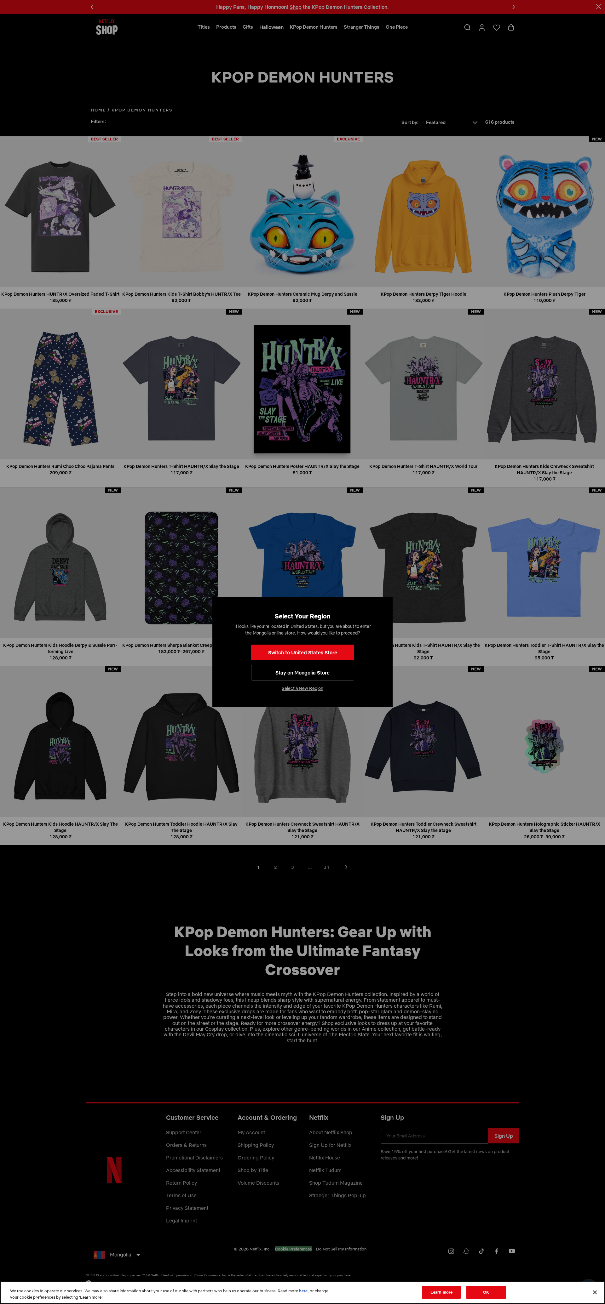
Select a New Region (302, 688)
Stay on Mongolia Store (302, 672)
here (303, 1290)
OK (486, 1292)
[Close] (595, 1292)
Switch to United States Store (302, 652)
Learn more (441, 1292)
